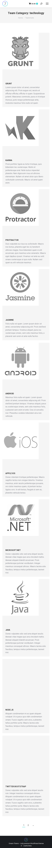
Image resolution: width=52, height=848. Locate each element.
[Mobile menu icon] (47, 3)
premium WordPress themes (34, 843)
